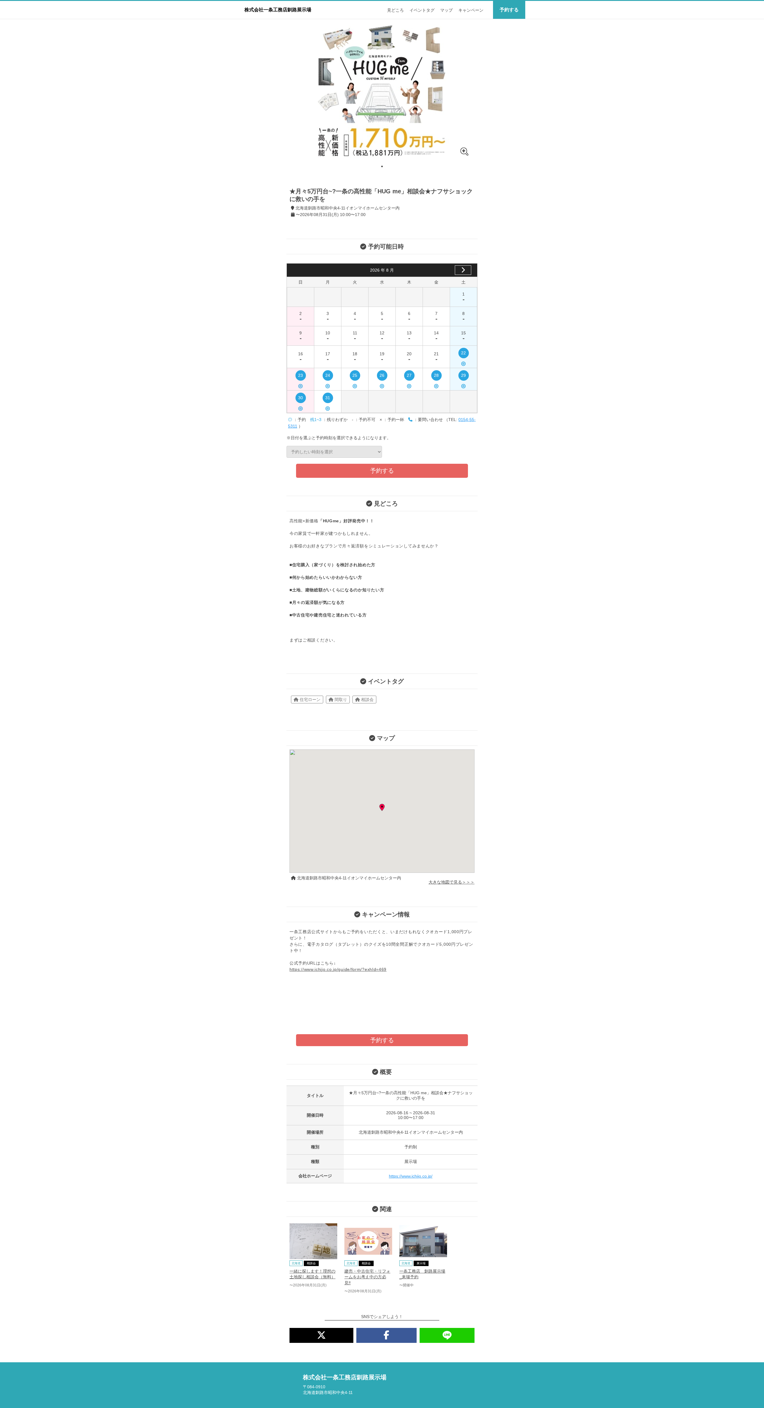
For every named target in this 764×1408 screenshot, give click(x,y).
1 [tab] (382, 166)
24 (327, 377)
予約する (509, 9)
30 (300, 399)
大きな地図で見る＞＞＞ (452, 882)
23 (300, 377)
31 (327, 399)
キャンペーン (470, 10)
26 (382, 377)
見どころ (395, 10)
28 (436, 377)
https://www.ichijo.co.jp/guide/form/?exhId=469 (337, 969)
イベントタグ (422, 10)
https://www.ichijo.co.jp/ (410, 1176)
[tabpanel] (382, 91)
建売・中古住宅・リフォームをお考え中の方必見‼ (367, 1277)
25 (354, 377)
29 (463, 377)
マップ (446, 10)
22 (463, 354)
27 (409, 377)
